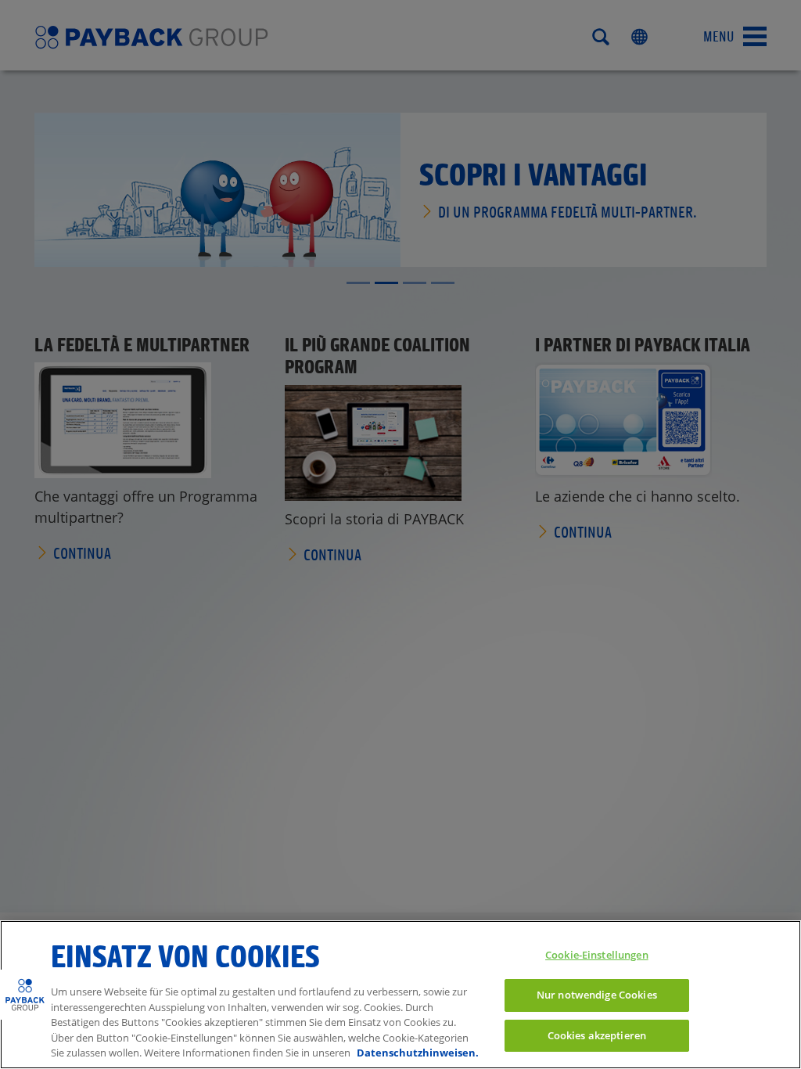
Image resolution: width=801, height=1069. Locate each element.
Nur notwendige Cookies (597, 995)
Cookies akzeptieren (597, 1035)
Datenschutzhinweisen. (418, 1053)
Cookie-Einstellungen (596, 955)
